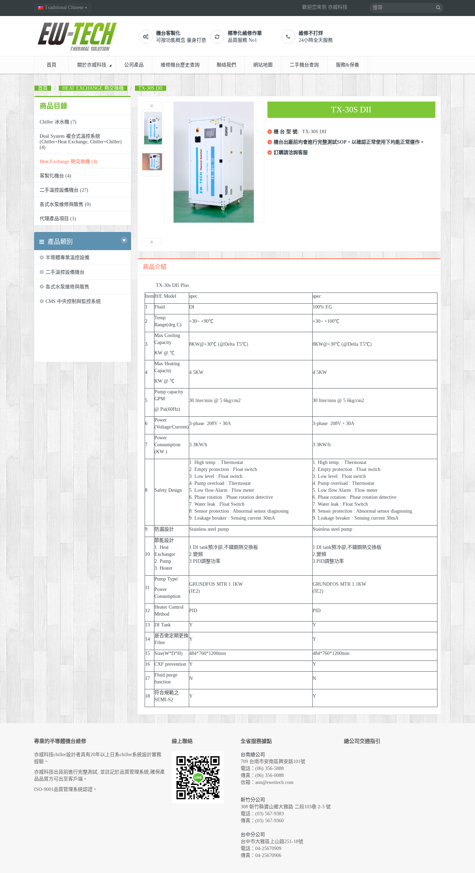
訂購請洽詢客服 (291, 152)
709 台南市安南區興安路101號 (273, 761)
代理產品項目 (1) (58, 218)
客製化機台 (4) (55, 175)
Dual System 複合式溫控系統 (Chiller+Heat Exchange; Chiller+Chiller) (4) (81, 142)
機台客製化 (168, 33)
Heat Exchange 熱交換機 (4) (68, 161)
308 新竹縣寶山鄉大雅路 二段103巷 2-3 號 (286, 806)
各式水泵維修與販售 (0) (65, 204)
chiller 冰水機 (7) (58, 122)
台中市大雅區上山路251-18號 (272, 841)
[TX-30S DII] (155, 128)
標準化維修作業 (245, 33)
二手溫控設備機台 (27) (64, 190)
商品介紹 (155, 267)
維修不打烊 (311, 33)
